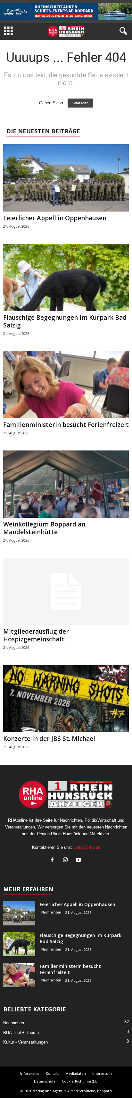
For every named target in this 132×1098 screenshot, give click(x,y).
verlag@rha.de (86, 847)
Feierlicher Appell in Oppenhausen (54, 218)
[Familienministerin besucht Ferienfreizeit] (66, 384)
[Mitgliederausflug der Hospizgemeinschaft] (66, 591)
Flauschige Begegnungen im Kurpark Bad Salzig (65, 321)
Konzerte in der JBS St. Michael (49, 738)
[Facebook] (53, 860)
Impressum (102, 1073)
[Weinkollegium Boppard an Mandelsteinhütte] (66, 484)
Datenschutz (44, 1081)
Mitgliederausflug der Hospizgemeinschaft (36, 635)
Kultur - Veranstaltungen (25, 1042)
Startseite (80, 103)
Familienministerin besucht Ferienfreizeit (66, 425)
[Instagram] (66, 860)
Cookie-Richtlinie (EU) (80, 1081)
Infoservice (29, 1073)
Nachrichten (51, 912)
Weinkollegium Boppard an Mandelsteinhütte (44, 528)
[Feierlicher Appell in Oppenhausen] (66, 178)
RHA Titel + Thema (21, 1032)
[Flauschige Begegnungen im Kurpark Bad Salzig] (66, 277)
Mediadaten (75, 1073)
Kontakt (52, 1073)
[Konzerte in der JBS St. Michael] (66, 698)
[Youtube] (79, 860)
